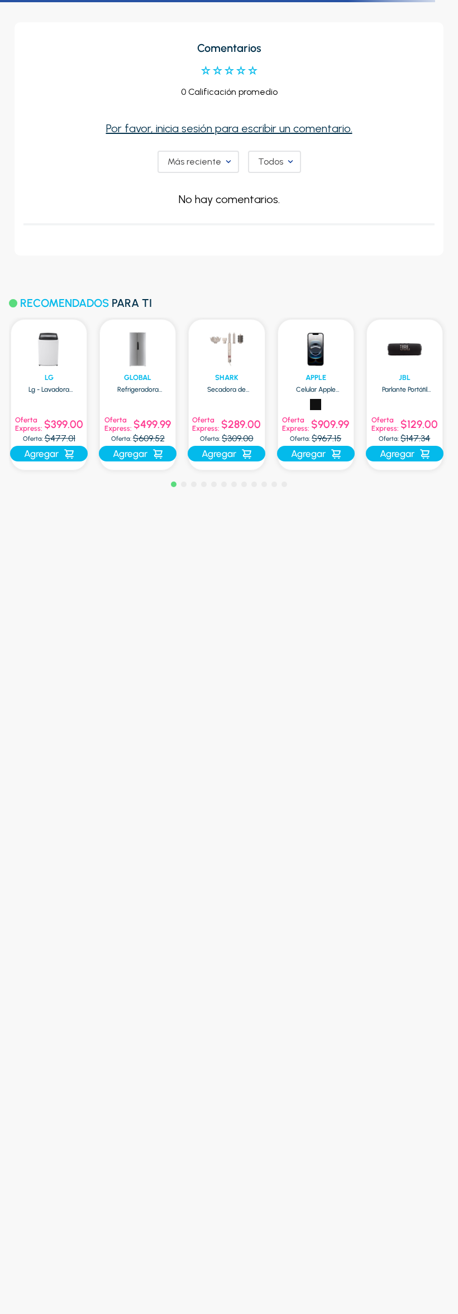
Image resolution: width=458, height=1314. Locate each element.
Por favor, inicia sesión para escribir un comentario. (229, 128)
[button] (173, 484)
